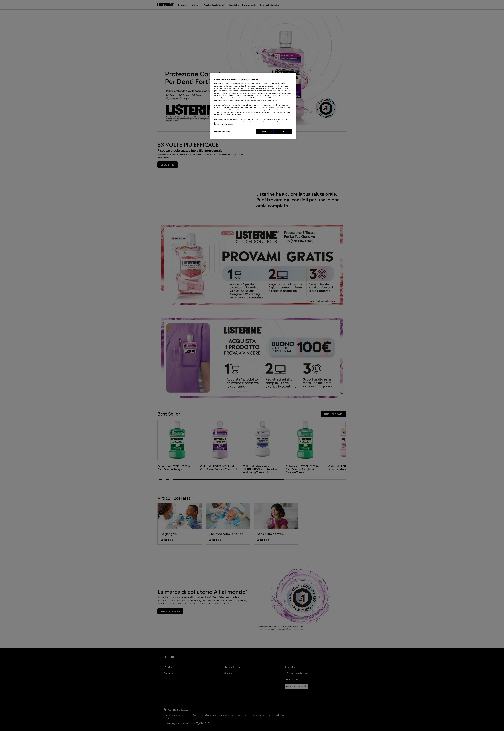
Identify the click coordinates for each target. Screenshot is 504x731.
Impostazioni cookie (222, 131)
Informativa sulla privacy (224, 124)
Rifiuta (264, 132)
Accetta (283, 132)
